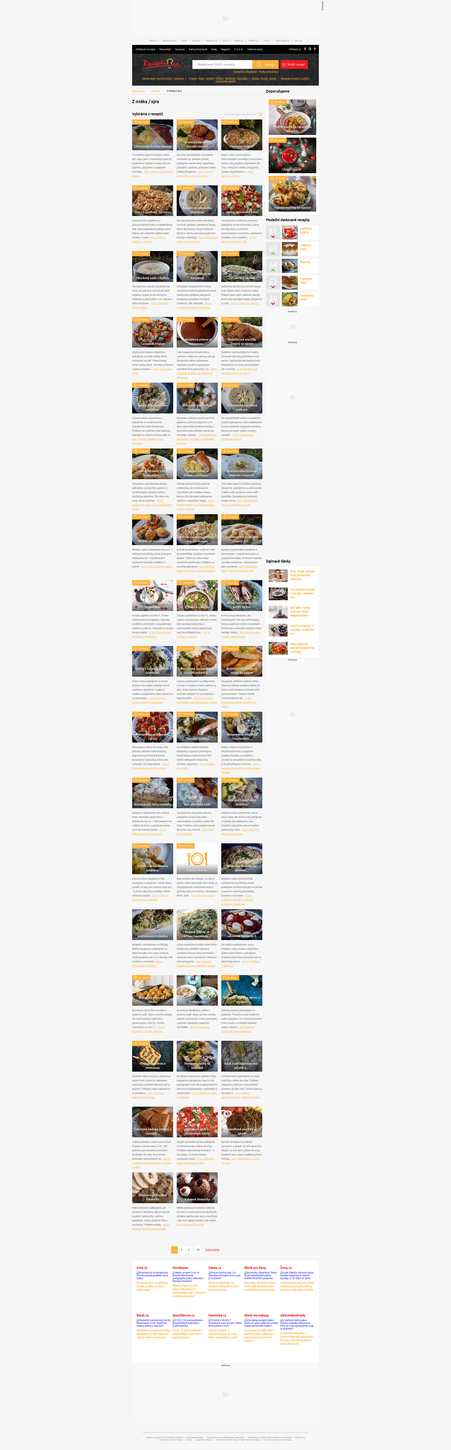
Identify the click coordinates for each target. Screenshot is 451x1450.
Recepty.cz (138, 90)
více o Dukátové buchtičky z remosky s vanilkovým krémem (197, 439)
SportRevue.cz (183, 1315)
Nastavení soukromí (203, 1440)
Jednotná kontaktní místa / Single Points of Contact (237, 1440)
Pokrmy (155, 90)
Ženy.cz (267, 40)
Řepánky (305, 262)
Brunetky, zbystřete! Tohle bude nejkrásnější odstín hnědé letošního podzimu (260, 1286)
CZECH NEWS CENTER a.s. (173, 1437)
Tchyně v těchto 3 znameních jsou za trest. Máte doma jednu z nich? (223, 1334)
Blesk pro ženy (170, 40)
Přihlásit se (295, 49)
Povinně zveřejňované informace (277, 1440)
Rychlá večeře (164, 78)
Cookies (188, 1440)
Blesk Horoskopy (256, 1315)
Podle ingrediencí (269, 71)
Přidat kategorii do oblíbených (241, 114)
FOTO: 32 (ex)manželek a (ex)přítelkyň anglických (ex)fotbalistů (187, 1334)
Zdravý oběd (149, 78)
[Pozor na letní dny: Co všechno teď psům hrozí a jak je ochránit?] (225, 1274)
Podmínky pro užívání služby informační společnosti (270, 1437)
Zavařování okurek (226, 81)
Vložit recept (296, 64)
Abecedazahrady (292, 1315)
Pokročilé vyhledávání (245, 71)
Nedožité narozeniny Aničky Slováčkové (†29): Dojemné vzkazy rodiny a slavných (153, 1334)
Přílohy (220, 78)
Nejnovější (165, 49)
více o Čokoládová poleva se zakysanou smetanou (197, 373)
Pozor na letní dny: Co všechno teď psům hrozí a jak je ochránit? (223, 1286)
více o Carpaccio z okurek (245, 303)
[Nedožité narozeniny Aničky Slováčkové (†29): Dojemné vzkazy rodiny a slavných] (154, 1322)
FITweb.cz (253, 40)
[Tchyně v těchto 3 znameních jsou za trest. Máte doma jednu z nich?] (225, 1322)
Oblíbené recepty (145, 49)
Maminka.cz (211, 40)
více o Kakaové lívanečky (190, 1224)
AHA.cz (142, 1268)
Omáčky (209, 78)
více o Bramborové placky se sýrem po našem (238, 702)
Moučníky (242, 78)
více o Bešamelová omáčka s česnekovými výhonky (240, 768)
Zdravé (255, 78)
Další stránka (212, 1249)
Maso (201, 78)
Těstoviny (230, 78)
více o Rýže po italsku (203, 895)
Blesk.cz (153, 40)
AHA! (184, 40)
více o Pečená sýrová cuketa (156, 566)
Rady (214, 49)
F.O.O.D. (238, 49)
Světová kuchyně (198, 49)
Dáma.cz (196, 40)
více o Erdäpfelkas (200, 1027)
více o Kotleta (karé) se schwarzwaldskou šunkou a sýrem (196, 505)
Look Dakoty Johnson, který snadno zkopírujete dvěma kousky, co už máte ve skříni (297, 1286)
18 (197, 1249)
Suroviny (180, 49)
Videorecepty (254, 49)
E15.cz (226, 40)
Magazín (225, 49)
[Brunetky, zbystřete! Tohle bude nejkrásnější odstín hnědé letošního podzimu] (261, 1274)
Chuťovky (179, 78)
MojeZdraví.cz (282, 40)
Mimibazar (180, 1268)
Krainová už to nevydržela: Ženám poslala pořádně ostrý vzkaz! (152, 1286)
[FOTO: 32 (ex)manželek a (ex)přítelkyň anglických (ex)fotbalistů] (189, 1322)
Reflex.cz (238, 40)
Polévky (192, 78)
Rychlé (264, 78)
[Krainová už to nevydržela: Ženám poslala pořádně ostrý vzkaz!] (154, 1274)
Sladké (273, 78)
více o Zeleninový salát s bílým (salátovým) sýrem (152, 505)
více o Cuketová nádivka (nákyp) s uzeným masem (151, 1163)
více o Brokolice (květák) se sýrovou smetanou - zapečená (237, 899)
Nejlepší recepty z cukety (295, 78)
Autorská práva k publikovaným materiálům (226, 1437)
